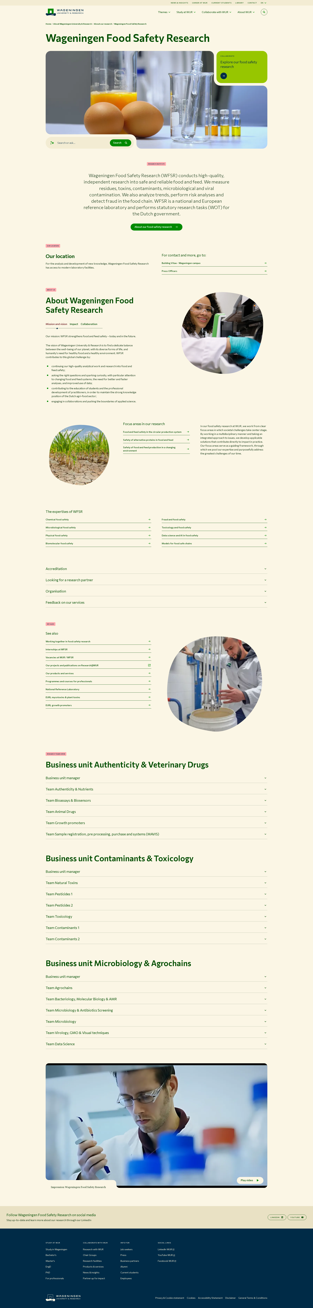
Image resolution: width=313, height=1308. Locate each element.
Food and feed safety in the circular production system (152, 431)
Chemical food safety (57, 519)
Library (239, 3)
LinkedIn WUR (165, 1249)
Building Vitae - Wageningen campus (181, 263)
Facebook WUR (166, 1260)
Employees (126, 1278)
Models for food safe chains (177, 543)
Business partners (129, 1260)
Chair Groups (90, 1255)
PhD (48, 1272)
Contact (252, 3)
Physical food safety (56, 535)
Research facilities (92, 1260)
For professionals (55, 1278)
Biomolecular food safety (59, 543)
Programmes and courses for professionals (69, 681)
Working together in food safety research (68, 641)
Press (123, 1255)
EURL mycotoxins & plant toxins (63, 697)
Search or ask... (66, 142)
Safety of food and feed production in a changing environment (149, 449)
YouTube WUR (165, 1255)
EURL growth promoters (59, 705)
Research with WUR (93, 1249)
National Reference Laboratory (62, 689)
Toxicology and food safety (176, 527)
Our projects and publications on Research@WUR (72, 665)
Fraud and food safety (173, 519)
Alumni (123, 1266)
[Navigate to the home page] (64, 12)
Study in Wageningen (56, 1249)
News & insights (91, 1272)
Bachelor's (51, 1255)
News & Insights (179, 3)
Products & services (93, 1266)
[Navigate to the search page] (264, 12)
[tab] (56, 324)
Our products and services (60, 673)
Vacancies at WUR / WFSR (60, 657)
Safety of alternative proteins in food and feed (148, 439)
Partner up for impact (94, 1278)
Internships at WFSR (56, 649)
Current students (221, 3)
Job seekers (126, 1249)
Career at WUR (200, 3)
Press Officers (169, 271)
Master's (50, 1260)
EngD (48, 1266)
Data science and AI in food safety (180, 535)
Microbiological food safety (61, 527)
